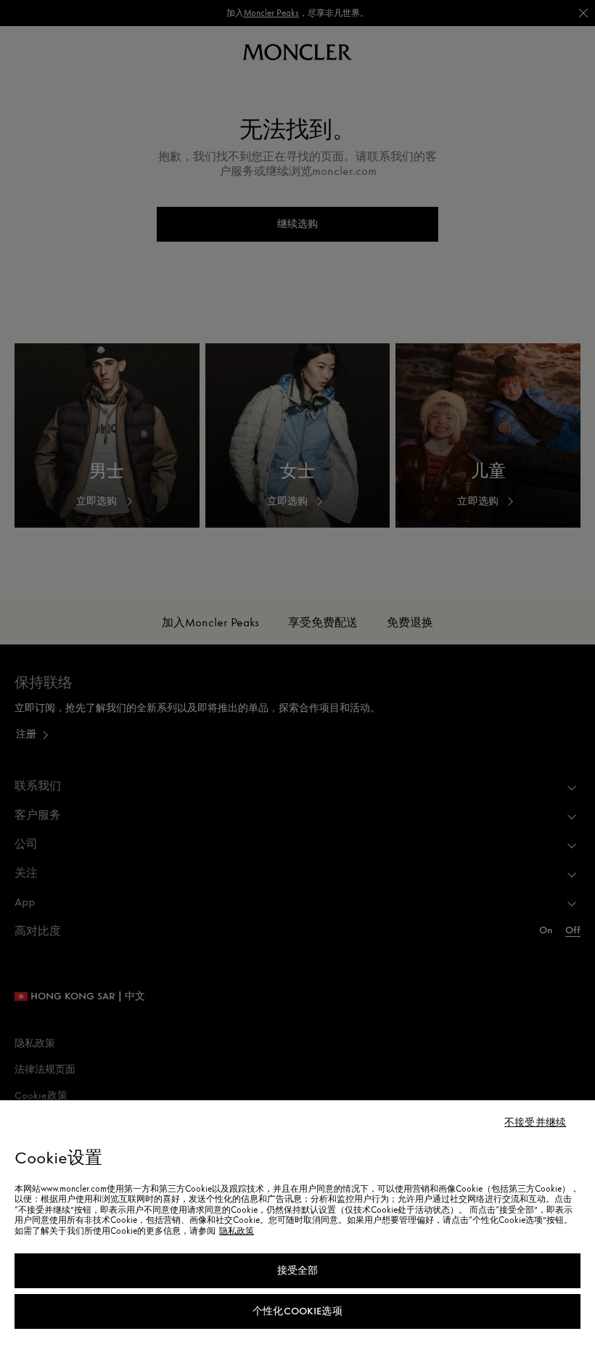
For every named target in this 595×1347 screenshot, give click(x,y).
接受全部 (298, 1270)
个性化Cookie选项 (297, 1311)
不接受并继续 (535, 1123)
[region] (297, 1223)
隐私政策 (236, 1231)
